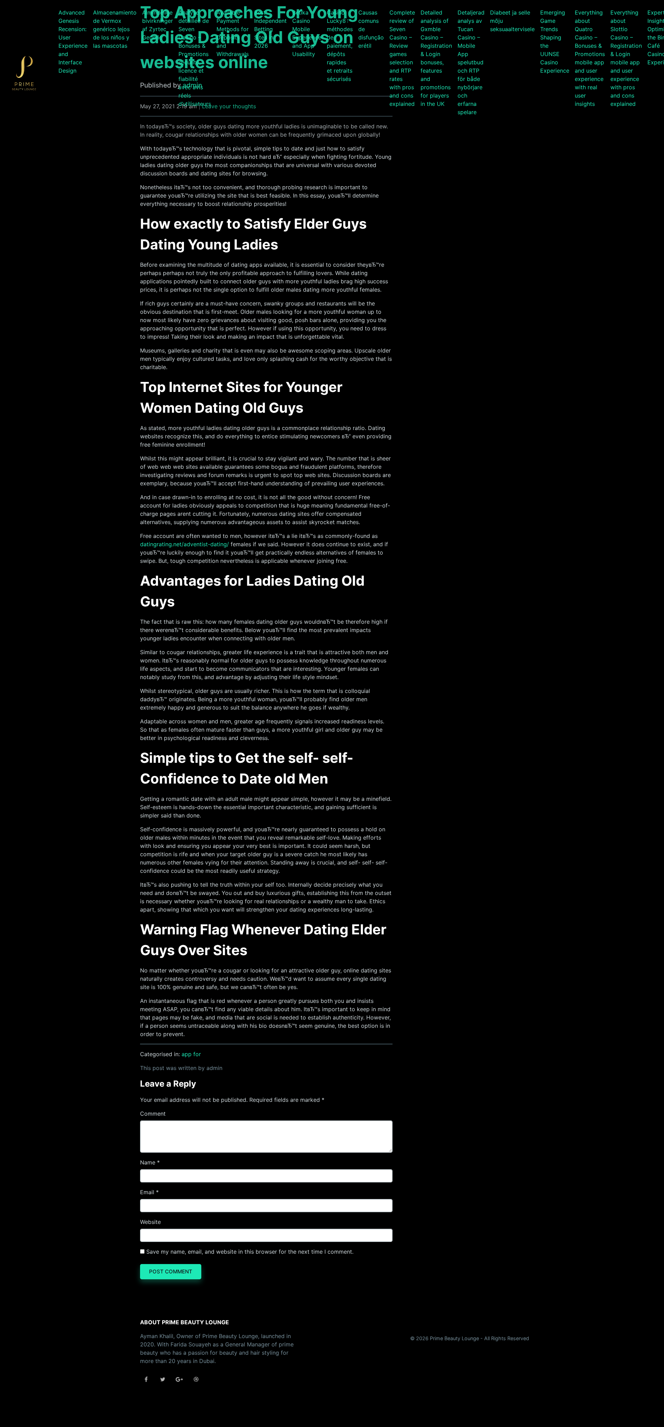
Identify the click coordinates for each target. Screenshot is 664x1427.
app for (191, 1054)
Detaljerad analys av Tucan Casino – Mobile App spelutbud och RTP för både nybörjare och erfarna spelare (471, 62)
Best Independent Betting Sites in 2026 (270, 29)
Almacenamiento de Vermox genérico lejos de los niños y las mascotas (115, 29)
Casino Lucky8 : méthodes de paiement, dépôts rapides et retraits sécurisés (340, 45)
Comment (153, 1113)
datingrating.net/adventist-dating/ (184, 544)
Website (150, 1221)
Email (147, 1192)
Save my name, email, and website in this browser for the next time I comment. (249, 1251)
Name (147, 1162)
